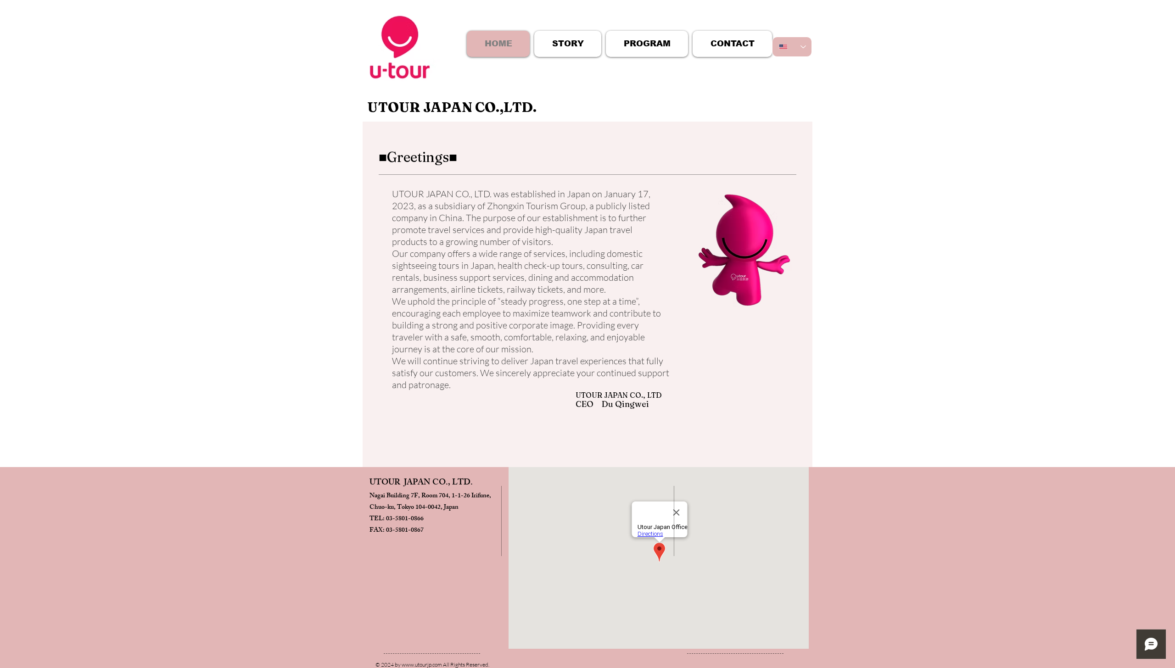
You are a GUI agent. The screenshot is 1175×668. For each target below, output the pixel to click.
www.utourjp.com (422, 664)
